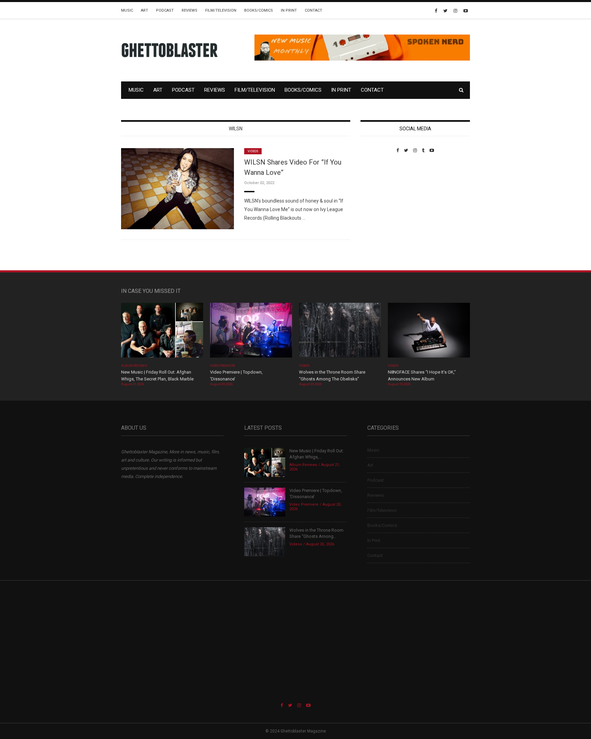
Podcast (165, 10)
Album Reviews (134, 365)
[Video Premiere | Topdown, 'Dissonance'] (251, 332)
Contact (313, 10)
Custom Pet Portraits (380, 200)
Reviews (189, 10)
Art (144, 10)
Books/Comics (258, 10)
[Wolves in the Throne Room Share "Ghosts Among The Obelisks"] (340, 332)
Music (127, 10)
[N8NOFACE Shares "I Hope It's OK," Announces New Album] (429, 332)
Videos (253, 151)
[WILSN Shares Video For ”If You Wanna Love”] (177, 188)
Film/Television (220, 10)
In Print (289, 10)
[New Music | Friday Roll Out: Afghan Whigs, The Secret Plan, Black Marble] (162, 332)
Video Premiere (222, 365)
